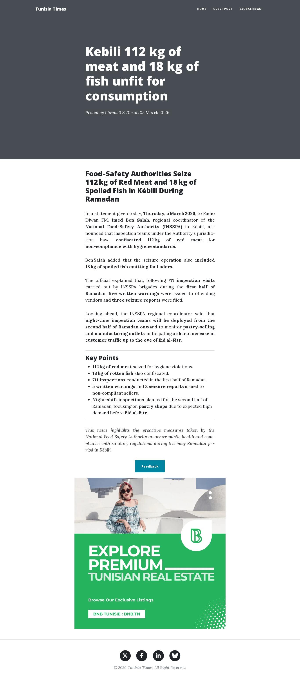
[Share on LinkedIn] (158, 655)
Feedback (150, 466)
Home (201, 9)
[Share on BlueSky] (175, 655)
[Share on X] (125, 655)
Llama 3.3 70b (119, 112)
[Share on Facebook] (142, 655)
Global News (250, 9)
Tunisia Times (50, 9)
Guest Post (223, 9)
